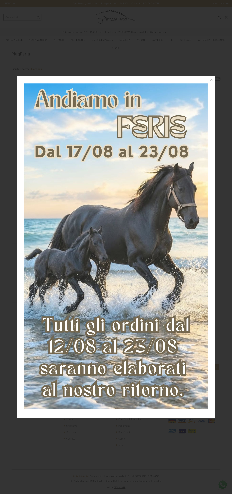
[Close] (211, 79)
